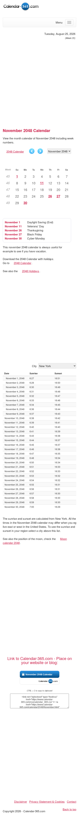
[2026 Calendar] (21, 6)
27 (58, 196)
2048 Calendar (15, 151)
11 (42, 183)
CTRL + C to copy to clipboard (39, 690)
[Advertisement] (39, 82)
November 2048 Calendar (39, 674)
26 (50, 196)
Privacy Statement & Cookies (47, 801)
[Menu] (69, 22)
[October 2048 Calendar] (32, 151)
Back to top (69, 809)
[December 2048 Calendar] (40, 151)
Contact (71, 801)
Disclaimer (20, 801)
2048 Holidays (30, 271)
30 (25, 202)
